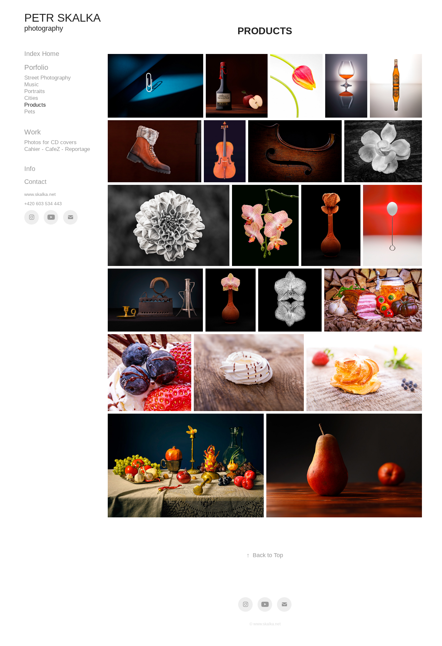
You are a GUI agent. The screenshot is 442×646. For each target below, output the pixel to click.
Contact (35, 181)
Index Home (41, 53)
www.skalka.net (40, 194)
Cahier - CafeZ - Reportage (57, 149)
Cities (31, 98)
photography (43, 28)
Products (35, 105)
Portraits (34, 91)
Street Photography (47, 78)
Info (29, 168)
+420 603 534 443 (43, 203)
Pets (29, 112)
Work (32, 132)
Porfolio (36, 67)
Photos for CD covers (50, 142)
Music (31, 84)
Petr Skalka (62, 17)
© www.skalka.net (265, 624)
